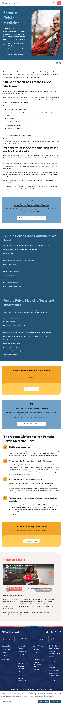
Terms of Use (53, 689)
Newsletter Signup (39, 659)
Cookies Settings (6, 701)
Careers (4, 653)
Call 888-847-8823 (31, 541)
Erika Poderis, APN (27, 604)
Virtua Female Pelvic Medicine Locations (31, 409)
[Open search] (54, 3)
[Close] (60, 693)
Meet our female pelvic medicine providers (31, 218)
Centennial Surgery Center (43, 417)
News (35, 653)
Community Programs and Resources (37, 664)
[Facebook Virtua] (52, 632)
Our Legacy (36, 670)
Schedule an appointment (15, 55)
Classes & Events (38, 656)
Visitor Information (23, 663)
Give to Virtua (37, 649)
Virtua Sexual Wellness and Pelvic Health (28, 470)
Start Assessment (31, 389)
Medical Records (22, 651)
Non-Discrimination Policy (13, 689)
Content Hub (5, 659)
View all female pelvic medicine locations (31, 424)
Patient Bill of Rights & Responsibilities (34, 689)
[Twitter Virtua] (47, 632)
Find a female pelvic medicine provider (17, 44)
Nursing (51, 657)
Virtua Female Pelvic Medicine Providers (31, 205)
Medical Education (54, 670)
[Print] (57, 63)
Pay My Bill (21, 655)
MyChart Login (6, 649)
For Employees (6, 656)
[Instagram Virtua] (56, 632)
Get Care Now (22, 672)
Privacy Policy (28, 698)
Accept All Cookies (43, 701)
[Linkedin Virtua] (60, 632)
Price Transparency (23, 675)
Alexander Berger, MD (14, 604)
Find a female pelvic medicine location (17, 50)
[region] (31, 698)
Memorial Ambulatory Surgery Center (22, 417)
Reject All (55, 701)
